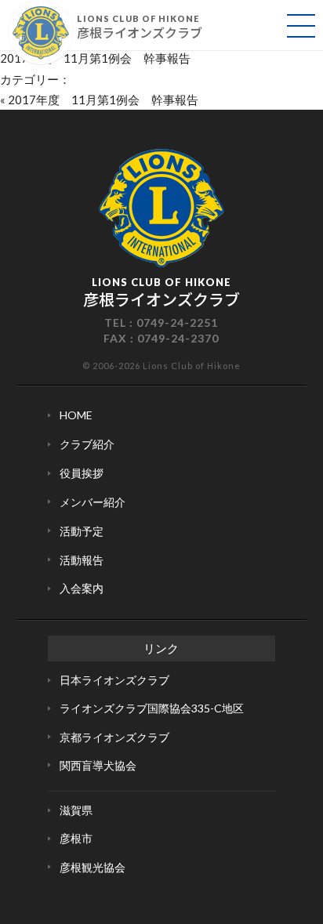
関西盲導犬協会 (98, 765)
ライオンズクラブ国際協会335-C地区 (152, 708)
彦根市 (76, 838)
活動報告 (81, 560)
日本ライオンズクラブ (114, 680)
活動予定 (81, 531)
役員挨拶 (81, 473)
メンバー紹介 (92, 502)
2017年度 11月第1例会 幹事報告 (95, 58)
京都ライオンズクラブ (114, 737)
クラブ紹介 (87, 444)
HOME (76, 415)
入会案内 (81, 588)
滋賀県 (76, 810)
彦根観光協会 (92, 867)
